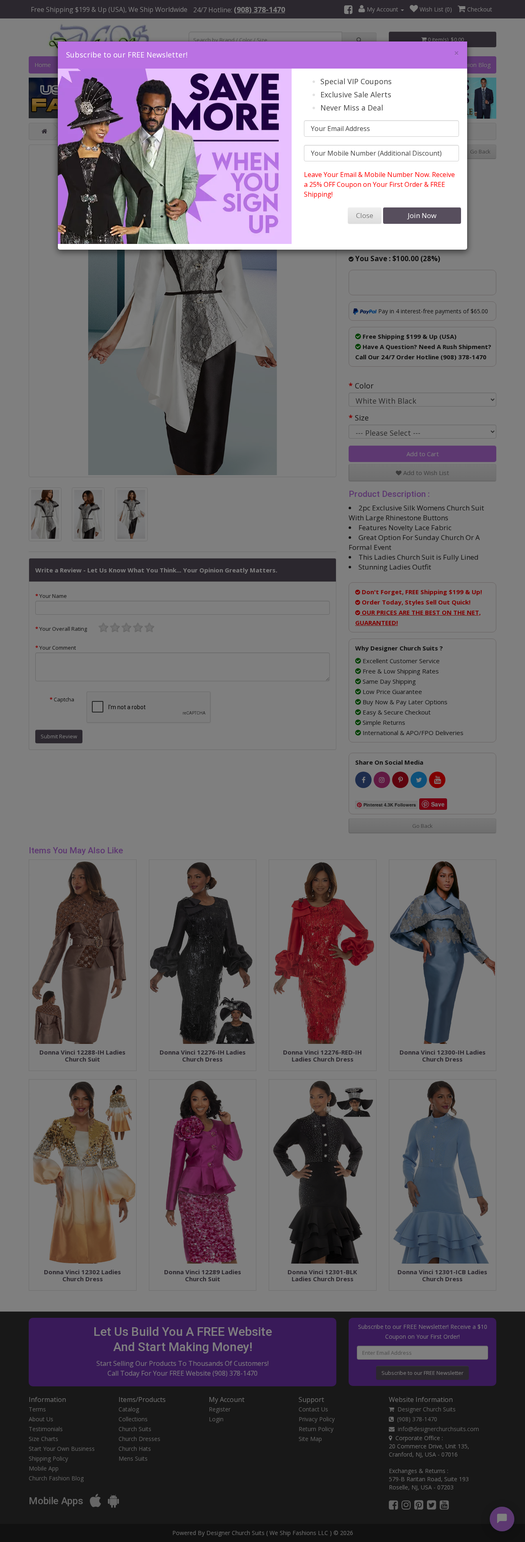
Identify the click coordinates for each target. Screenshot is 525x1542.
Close (364, 215)
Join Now (422, 215)
